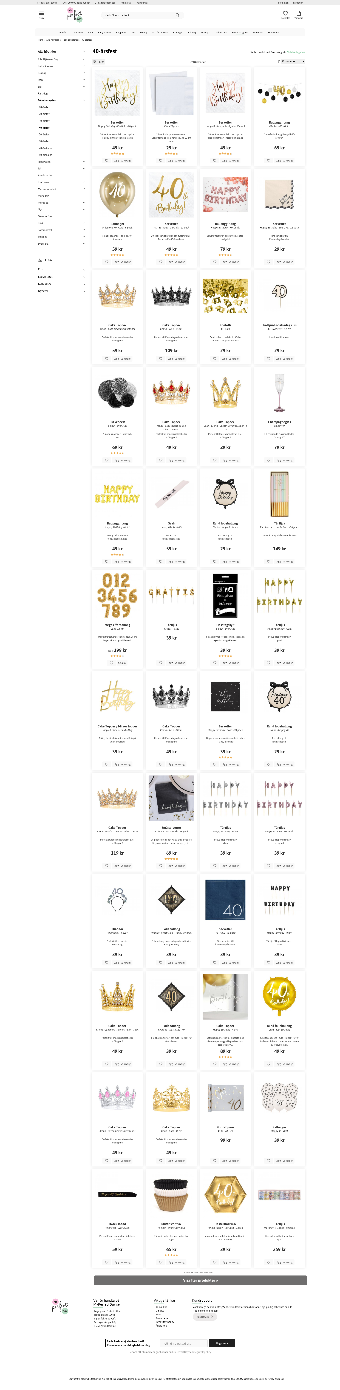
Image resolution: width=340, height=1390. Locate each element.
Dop (133, 32)
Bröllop (143, 32)
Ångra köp (161, 1325)
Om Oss (160, 1310)
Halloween (273, 32)
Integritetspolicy (165, 1322)
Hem (40, 39)
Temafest (62, 32)
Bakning (192, 32)
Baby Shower (104, 32)
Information (282, 2)
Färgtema (121, 32)
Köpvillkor (161, 1307)
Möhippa (205, 32)
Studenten (258, 32)
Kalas (90, 32)
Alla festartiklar (160, 32)
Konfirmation (220, 32)
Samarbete (162, 1318)
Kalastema (77, 32)
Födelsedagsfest (240, 32)
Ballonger (178, 32)
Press (159, 1314)
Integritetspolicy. (202, 1352)
